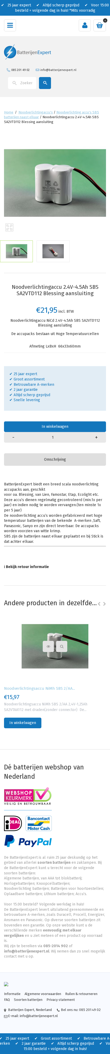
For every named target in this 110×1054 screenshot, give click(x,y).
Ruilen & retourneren (81, 994)
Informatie (12, 994)
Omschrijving (55, 459)
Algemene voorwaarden (43, 994)
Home (8, 112)
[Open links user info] (85, 25)
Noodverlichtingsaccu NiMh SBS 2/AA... (39, 688)
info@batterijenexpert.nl (58, 69)
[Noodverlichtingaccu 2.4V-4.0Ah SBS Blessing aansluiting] (16, 251)
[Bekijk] (61, 646)
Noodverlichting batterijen (26, 888)
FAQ (7, 1000)
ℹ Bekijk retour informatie (26, 567)
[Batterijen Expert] (27, 51)
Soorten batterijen (28, 1000)
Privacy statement (60, 1000)
